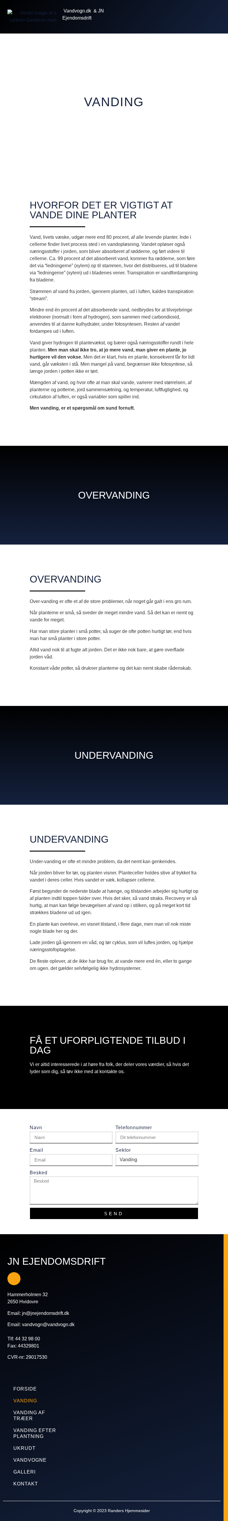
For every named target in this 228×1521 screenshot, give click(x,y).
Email (36, 1150)
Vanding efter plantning (34, 1433)
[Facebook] (13, 1278)
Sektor (123, 1150)
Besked (39, 1172)
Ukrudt (24, 1448)
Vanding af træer (29, 1415)
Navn (36, 1127)
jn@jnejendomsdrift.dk (45, 1313)
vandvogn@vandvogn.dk (48, 1324)
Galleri (24, 1471)
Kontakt (25, 1483)
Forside (25, 1388)
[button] (203, 16)
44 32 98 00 (27, 1338)
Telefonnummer (133, 1127)
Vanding (25, 1400)
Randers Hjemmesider (129, 1510)
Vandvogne (30, 1460)
